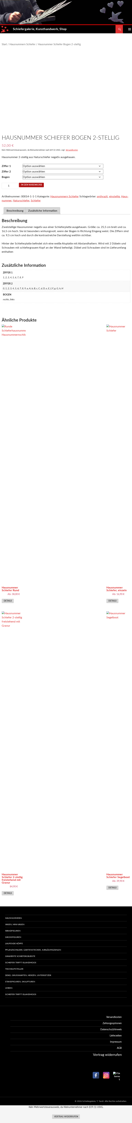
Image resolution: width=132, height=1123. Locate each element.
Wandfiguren (12, 931)
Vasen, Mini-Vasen (14, 924)
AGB (119, 1048)
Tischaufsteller (14, 969)
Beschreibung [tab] (15, 210)
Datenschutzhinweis (111, 1029)
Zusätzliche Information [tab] (42, 210)
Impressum (116, 1042)
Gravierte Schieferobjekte (20, 956)
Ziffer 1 (6, 166)
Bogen (6, 177)
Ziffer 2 (6, 171)
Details (8, 601)
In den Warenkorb (31, 185)
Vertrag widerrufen (66, 1117)
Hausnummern (13, 918)
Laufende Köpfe (14, 943)
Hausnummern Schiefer (22, 44)
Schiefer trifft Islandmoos (20, 963)
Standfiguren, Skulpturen (20, 982)
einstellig (114, 196)
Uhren (8, 988)
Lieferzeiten (116, 1036)
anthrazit (102, 196)
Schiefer (36, 200)
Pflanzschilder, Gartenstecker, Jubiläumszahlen (33, 950)
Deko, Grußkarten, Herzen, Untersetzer (28, 975)
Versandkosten (72, 150)
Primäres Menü (127, 29)
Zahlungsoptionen (112, 1023)
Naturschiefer (21, 200)
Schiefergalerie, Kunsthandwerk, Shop (40, 29)
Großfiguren (13, 937)
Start (4, 44)
